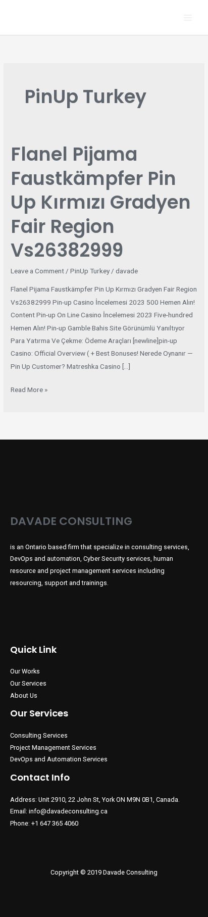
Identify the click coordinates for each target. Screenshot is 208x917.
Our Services (28, 683)
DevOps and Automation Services (59, 759)
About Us (23, 695)
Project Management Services (53, 747)
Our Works (25, 671)
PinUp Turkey (90, 271)
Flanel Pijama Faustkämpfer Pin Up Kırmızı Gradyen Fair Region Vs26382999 (101, 202)
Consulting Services (39, 735)
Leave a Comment (37, 271)
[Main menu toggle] (188, 17)
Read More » (29, 390)
